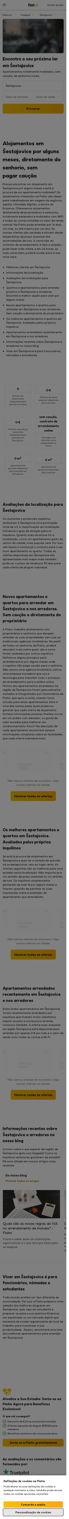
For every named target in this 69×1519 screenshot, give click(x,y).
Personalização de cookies (33, 1512)
